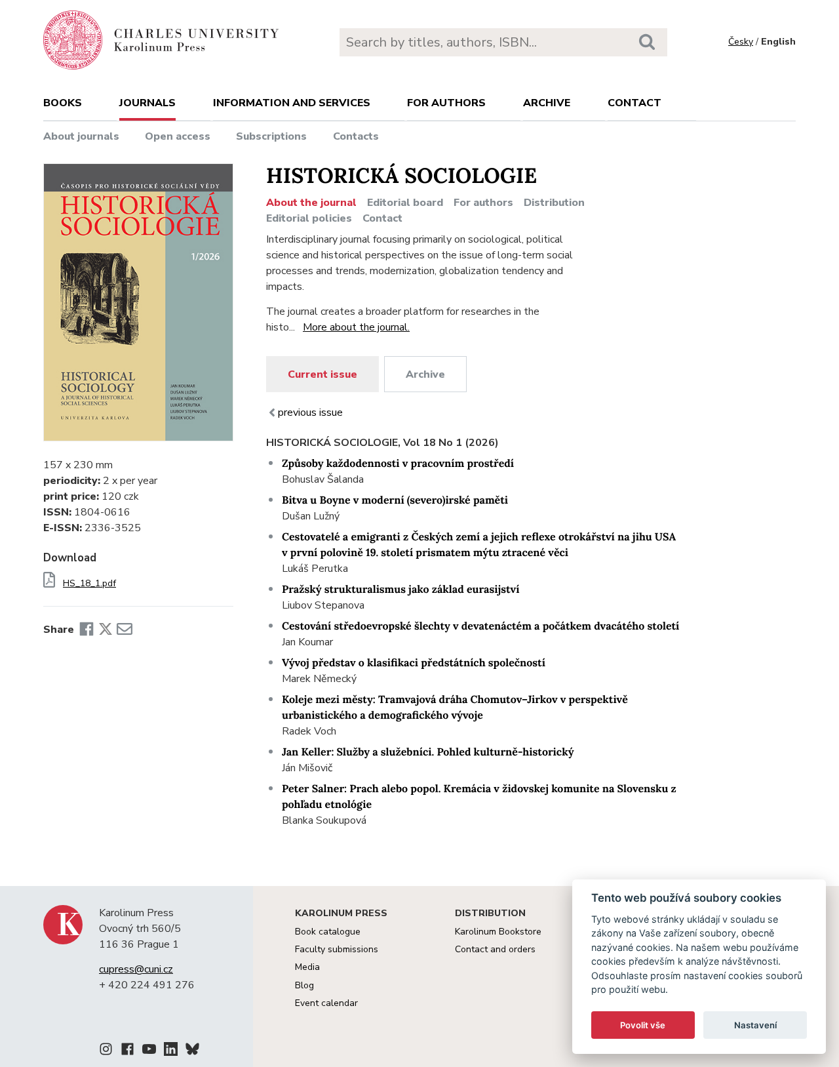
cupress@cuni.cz (136, 969)
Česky (740, 41)
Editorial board (405, 202)
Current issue (322, 374)
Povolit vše (642, 1025)
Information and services (291, 103)
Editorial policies (309, 218)
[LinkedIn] (171, 1051)
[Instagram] (106, 1051)
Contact (634, 103)
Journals (147, 103)
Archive (546, 103)
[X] (105, 629)
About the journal (311, 202)
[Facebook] (86, 629)
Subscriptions (271, 136)
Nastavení (755, 1025)
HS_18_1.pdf (89, 584)
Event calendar (326, 1003)
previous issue (310, 412)
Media (307, 967)
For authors (446, 103)
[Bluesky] (192, 1051)
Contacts (356, 136)
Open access (177, 136)
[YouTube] (149, 1051)
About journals (81, 136)
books (62, 103)
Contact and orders (495, 949)
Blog (304, 985)
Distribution (554, 202)
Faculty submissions (336, 949)
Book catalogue (328, 931)
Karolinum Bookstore (498, 931)
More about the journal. (356, 327)
